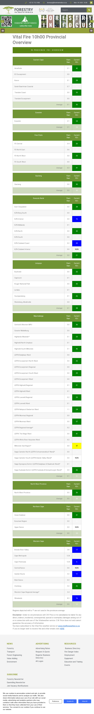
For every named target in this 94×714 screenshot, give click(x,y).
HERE (62, 629)
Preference (55, 701)
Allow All (84, 701)
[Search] (89, 10)
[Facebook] (91, 2)
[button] (2, 21)
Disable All (70, 701)
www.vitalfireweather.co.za (69, 626)
